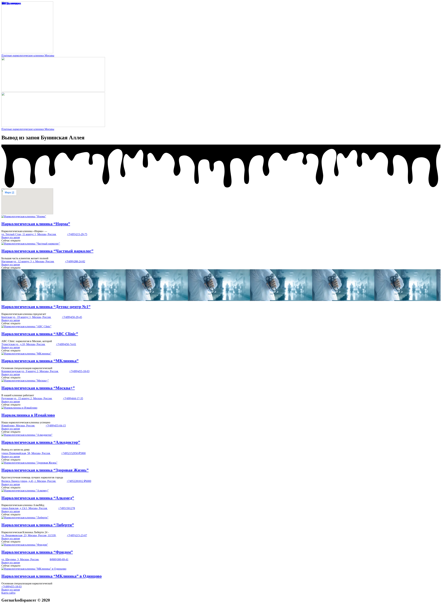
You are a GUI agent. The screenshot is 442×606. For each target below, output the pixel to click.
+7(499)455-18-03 (79, 371)
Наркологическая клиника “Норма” (35, 224)
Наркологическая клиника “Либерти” (37, 525)
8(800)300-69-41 (59, 559)
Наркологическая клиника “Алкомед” (37, 498)
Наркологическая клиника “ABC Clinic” (39, 334)
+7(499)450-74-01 (66, 344)
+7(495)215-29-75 (77, 234)
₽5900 (82, 453)
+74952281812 (75, 481)
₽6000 (87, 481)
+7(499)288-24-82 (75, 261)
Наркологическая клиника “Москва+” (38, 388)
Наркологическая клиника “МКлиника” (40, 361)
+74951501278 (66, 508)
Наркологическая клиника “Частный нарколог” (47, 251)
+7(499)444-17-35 (73, 398)
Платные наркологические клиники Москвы (27, 55)
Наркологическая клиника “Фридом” (37, 552)
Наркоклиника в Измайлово (28, 415)
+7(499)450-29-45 (72, 317)
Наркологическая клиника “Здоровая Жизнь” (45, 470)
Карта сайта (8, 592)
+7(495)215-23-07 (77, 535)
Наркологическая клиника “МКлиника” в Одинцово (51, 576)
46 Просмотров (11, 3)
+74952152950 (70, 453)
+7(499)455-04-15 (56, 425)
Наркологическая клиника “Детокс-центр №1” (45, 306)
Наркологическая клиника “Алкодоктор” (40, 442)
